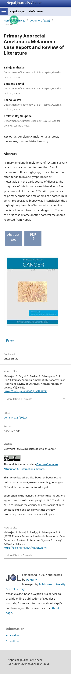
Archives (20, 20)
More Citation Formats (19, 399)
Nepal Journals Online (23, 2)
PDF (11, 340)
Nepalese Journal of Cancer (26, 11)
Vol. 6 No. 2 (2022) (40, 20)
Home (7, 20)
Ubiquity (31, 579)
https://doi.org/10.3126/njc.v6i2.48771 (25, 391)
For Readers (12, 635)
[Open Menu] (4, 11)
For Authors (12, 641)
